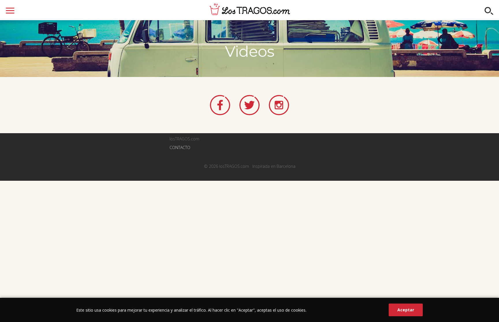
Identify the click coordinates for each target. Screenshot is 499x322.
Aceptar (405, 309)
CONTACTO (180, 147)
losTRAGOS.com (250, 9)
